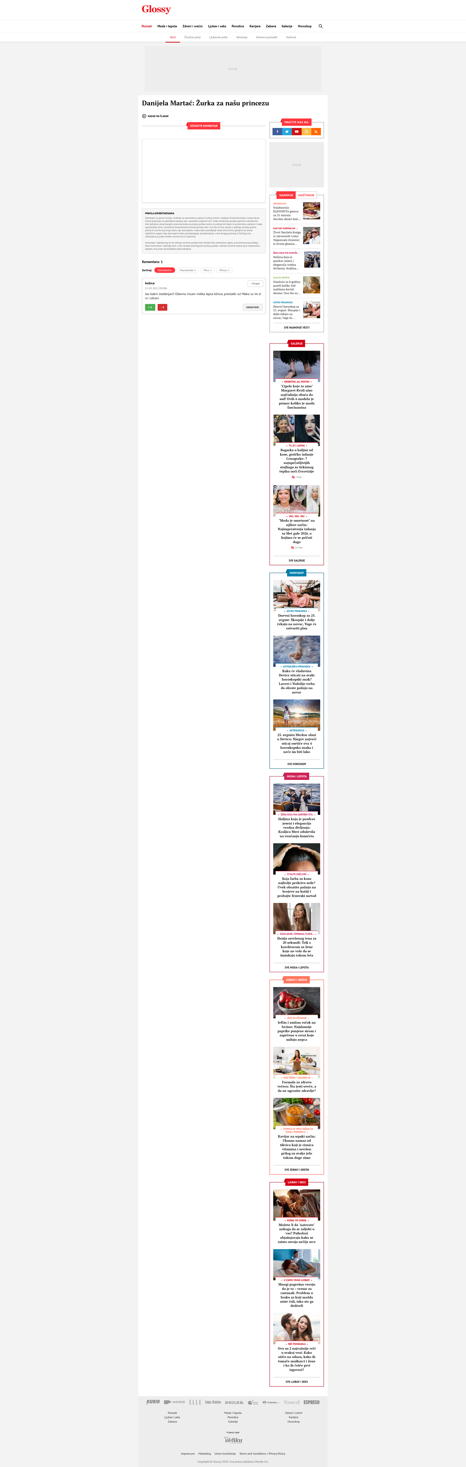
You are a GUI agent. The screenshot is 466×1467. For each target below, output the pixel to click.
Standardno (164, 270)
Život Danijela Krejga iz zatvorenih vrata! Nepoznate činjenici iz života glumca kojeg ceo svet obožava (287, 238)
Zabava (271, 26)
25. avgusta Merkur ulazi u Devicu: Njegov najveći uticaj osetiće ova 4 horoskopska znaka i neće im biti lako (296, 743)
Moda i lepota (167, 26)
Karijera (255, 26)
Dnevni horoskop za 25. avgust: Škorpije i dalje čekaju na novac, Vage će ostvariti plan (286, 312)
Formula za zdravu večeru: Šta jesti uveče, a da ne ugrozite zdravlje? (296, 1086)
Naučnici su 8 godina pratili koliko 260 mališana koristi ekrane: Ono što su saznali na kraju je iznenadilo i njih (286, 287)
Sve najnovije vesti (296, 327)
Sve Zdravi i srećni (297, 1169)
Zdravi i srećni (193, 26)
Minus (223, 270)
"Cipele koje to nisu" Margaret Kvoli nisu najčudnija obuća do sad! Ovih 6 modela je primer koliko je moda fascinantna (297, 397)
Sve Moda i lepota (297, 967)
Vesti (173, 37)
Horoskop (305, 26)
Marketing (204, 1453)
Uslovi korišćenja (225, 1453)
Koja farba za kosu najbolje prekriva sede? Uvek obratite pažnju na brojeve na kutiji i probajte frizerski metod (296, 887)
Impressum (188, 1453)
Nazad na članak (158, 116)
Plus (207, 270)
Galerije (287, 26)
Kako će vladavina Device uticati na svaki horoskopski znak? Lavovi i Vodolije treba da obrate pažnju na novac (297, 681)
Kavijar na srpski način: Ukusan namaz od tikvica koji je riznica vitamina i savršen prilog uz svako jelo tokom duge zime (297, 1147)
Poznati (147, 26)
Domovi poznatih (266, 37)
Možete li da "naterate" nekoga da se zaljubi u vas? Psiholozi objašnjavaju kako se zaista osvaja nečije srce (297, 1233)
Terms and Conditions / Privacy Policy (262, 1453)
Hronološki (187, 270)
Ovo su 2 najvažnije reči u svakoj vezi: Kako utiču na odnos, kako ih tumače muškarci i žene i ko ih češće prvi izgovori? (297, 1359)
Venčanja (241, 37)
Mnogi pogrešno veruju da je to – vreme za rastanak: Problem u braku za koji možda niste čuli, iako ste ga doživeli (296, 1295)
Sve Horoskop (296, 764)
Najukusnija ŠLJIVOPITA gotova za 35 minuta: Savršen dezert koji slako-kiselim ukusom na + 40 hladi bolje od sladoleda (287, 213)
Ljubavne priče (218, 37)
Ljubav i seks (217, 26)
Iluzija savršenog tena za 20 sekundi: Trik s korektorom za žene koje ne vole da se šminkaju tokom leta (296, 947)
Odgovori (252, 307)
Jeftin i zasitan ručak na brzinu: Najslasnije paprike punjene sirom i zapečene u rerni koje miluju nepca (297, 1031)
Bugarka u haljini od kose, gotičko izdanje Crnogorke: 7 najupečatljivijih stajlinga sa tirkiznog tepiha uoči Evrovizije (296, 460)
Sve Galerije (297, 560)
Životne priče (192, 37)
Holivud (291, 37)
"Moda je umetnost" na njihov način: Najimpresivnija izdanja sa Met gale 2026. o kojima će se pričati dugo (297, 531)
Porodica (238, 26)
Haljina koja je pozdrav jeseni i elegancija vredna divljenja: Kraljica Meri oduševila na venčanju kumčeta (285, 262)
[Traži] (320, 26)
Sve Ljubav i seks (297, 1381)
